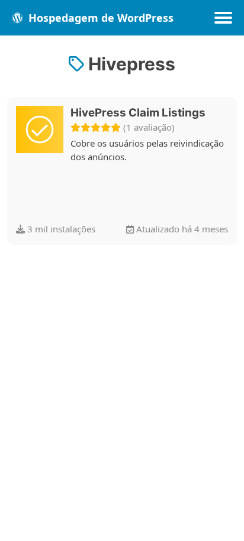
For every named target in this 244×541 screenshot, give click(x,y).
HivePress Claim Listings (138, 112)
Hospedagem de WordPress (99, 18)
